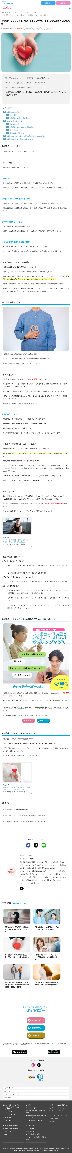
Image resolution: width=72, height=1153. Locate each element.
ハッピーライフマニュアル (11, 1094)
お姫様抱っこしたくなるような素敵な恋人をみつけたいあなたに (24, 136)
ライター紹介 (8, 1097)
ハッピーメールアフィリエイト (58, 1115)
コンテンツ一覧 (53, 1118)
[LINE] (44, 845)
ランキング (7, 1091)
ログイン (36, 1035)
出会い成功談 (30, 1128)
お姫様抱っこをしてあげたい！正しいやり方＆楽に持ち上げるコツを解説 (24, 15)
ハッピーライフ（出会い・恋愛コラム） (36, 1138)
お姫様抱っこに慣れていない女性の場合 (20, 127)
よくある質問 (7, 1120)
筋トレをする (12, 130)
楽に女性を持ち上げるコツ (13, 121)
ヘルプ (5, 1134)
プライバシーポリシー (32, 1108)
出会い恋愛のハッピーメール (10, 12)
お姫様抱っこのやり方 (12, 112)
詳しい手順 (11, 115)
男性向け (50, 28)
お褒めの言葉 (30, 1131)
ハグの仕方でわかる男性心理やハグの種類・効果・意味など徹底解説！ (47, 984)
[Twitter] (36, 845)
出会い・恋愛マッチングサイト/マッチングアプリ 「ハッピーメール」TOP (12, 1107)
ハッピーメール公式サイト (30, 883)
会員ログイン (7, 1131)
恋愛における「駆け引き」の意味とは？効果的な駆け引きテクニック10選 (17, 929)
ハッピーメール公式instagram (57, 1108)
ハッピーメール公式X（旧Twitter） (59, 1105)
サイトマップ (53, 1121)
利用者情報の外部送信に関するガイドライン (36, 1116)
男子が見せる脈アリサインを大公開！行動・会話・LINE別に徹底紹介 (17, 956)
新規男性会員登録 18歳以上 (11, 1128)
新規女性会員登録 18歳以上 (11, 1125)
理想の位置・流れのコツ (15, 133)
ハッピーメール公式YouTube (57, 1111)
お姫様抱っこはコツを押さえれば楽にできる (18, 139)
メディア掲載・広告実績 (33, 1134)
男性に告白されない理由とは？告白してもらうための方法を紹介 (47, 928)
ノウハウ (37, 28)
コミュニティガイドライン (34, 1120)
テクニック (28, 28)
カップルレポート (31, 1125)
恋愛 (35, 12)
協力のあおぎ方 (12, 124)
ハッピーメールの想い (9, 1115)
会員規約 (28, 1105)
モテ (43, 28)
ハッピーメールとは (9, 1112)
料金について (7, 1117)
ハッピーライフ (26, 12)
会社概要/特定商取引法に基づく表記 (35, 1112)
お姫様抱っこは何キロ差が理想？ (18, 118)
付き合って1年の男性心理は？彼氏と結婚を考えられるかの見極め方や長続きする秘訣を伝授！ (17, 985)
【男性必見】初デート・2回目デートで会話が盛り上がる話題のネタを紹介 (47, 957)
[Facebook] (28, 845)
